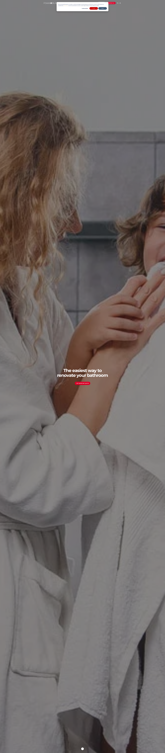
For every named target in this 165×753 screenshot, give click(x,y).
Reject (103, 8)
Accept (94, 8)
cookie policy (65, 5)
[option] (82, 376)
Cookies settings (85, 8)
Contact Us (111, 3)
